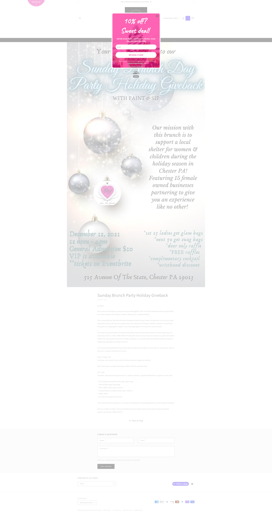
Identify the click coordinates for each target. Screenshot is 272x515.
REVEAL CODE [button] (136, 55)
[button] (157, 16)
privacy (136, 76)
